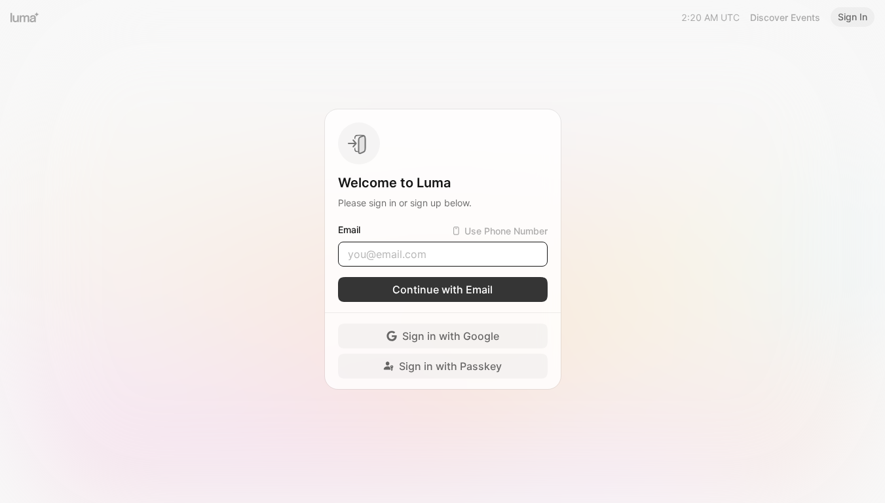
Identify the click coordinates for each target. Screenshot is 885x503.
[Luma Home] (24, 17)
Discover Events (785, 17)
